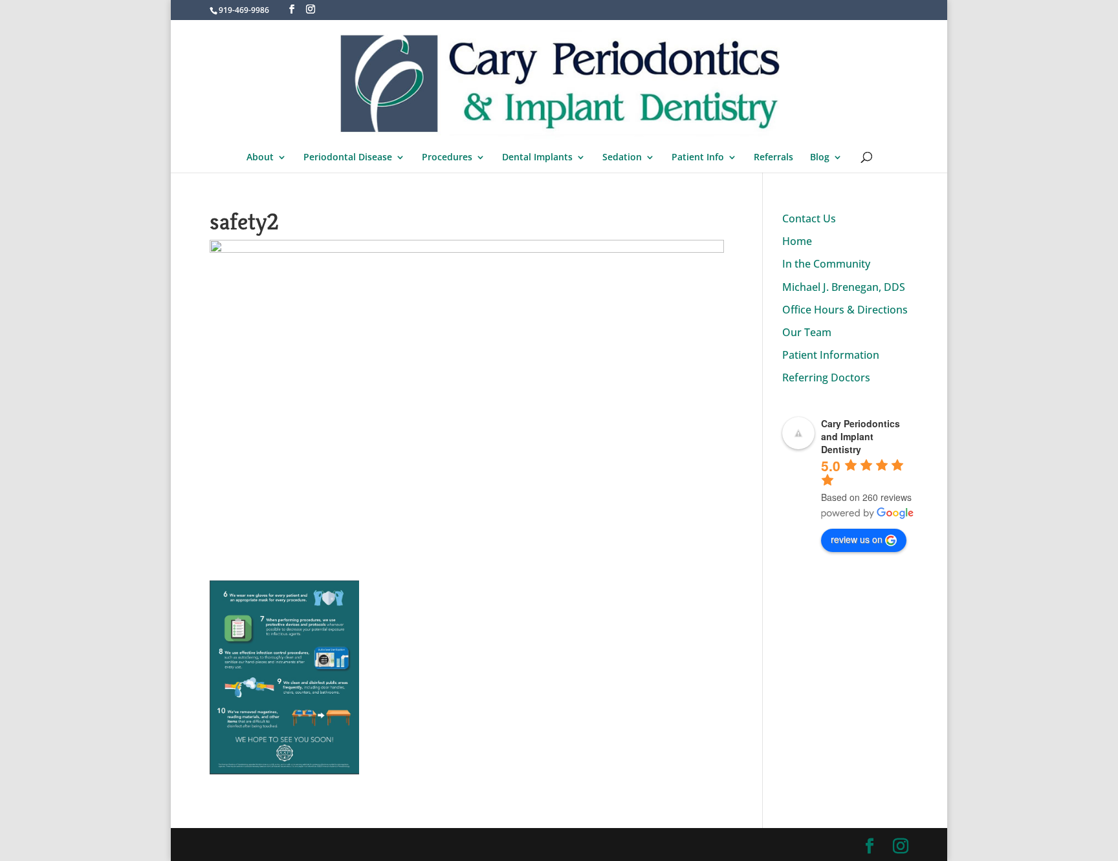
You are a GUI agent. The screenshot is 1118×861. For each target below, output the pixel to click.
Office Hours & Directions (845, 310)
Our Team (806, 332)
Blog (819, 158)
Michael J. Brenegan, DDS (843, 287)
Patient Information (830, 355)
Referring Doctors (826, 377)
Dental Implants (537, 158)
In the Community (826, 264)
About (260, 158)
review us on (856, 539)
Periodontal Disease (347, 158)
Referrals (773, 158)
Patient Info (698, 158)
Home (797, 241)
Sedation (622, 158)
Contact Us (809, 218)
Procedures (447, 158)
